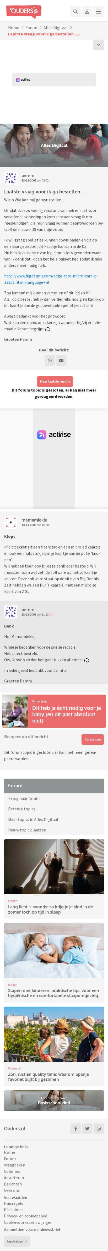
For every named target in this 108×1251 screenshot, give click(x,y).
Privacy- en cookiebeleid (25, 1216)
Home (13, 27)
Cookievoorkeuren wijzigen (28, 1222)
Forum (31, 27)
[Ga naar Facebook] (76, 1128)
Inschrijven (15, 1241)
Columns (12, 1171)
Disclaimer (13, 1209)
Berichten (13, 1184)
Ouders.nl (14, 1128)
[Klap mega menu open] (98, 11)
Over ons (12, 1190)
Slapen (12, 901)
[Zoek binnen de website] (75, 11)
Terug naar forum (24, 798)
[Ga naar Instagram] (99, 1128)
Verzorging (39, 701)
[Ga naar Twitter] (87, 1128)
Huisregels (13, 1203)
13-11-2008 (28, 180)
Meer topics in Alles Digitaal (33, 819)
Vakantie (14, 1068)
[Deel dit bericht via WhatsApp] (50, 360)
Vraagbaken (14, 1165)
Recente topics (21, 808)
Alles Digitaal (56, 27)
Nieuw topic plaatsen (27, 830)
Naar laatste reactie (55, 381)
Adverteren (14, 1177)
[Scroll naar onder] (98, 45)
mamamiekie (34, 520)
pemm (27, 175)
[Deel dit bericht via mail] (61, 360)
